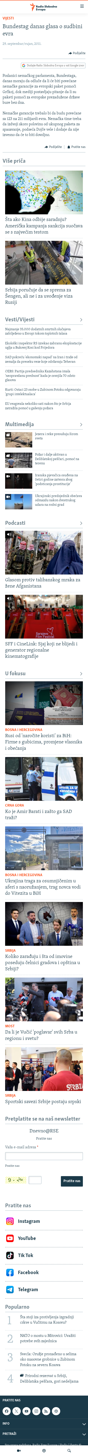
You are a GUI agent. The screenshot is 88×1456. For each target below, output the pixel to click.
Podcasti (15, 523)
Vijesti (8, 18)
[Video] (18, 1450)
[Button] (77, 53)
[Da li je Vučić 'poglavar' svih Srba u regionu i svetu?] (44, 999)
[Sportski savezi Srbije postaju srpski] (44, 1069)
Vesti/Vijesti (20, 320)
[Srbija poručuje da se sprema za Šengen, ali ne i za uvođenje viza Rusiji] (44, 263)
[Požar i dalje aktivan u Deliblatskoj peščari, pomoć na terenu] (18, 460)
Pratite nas (71, 1181)
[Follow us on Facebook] (7, 1411)
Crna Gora (14, 806)
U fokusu (15, 674)
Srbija (10, 951)
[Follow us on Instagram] (36, 1411)
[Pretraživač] (69, 1450)
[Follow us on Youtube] (26, 1411)
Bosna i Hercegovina (23, 730)
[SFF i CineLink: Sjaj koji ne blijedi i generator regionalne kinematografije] (44, 617)
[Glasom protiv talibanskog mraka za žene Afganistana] (44, 553)
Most (10, 1026)
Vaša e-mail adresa (21, 1147)
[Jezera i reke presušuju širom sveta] (18, 439)
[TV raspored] (56, 1411)
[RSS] (46, 1411)
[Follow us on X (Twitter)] (16, 1411)
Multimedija (19, 425)
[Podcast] (44, 1450)
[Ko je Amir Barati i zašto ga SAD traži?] (44, 779)
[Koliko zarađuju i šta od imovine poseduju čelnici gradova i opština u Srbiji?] (44, 924)
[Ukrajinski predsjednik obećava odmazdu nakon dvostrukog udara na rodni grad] (18, 501)
